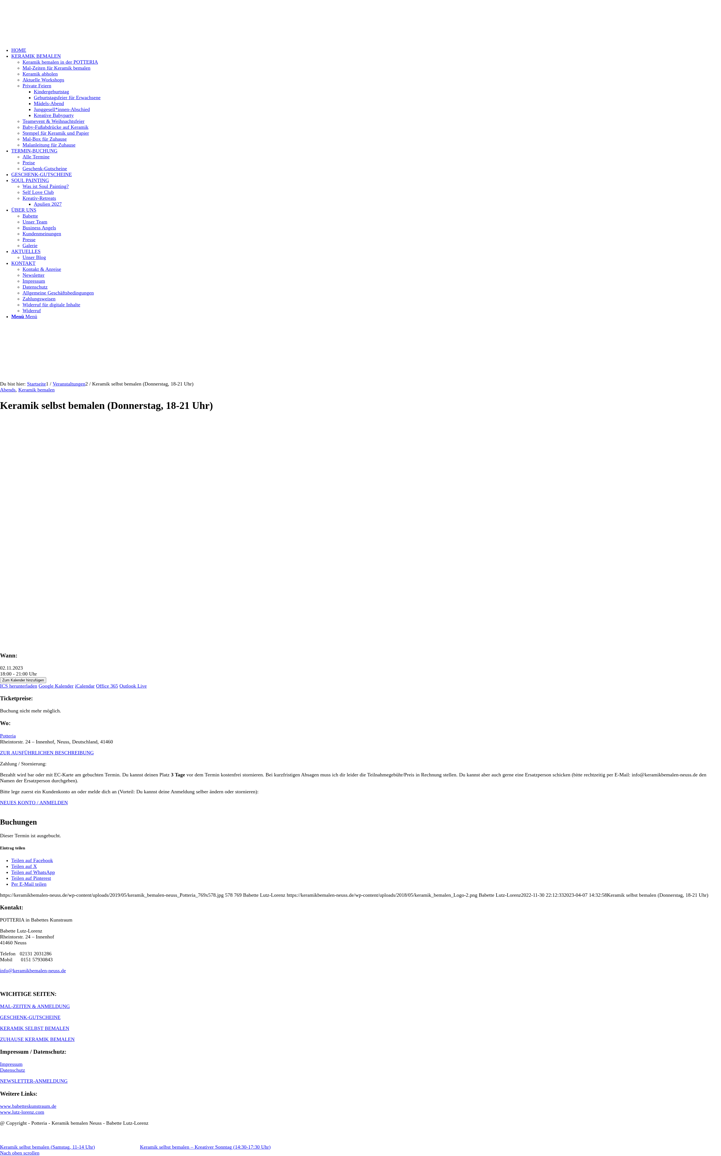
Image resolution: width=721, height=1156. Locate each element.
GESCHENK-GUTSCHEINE (30, 1017)
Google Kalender (56, 686)
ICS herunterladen (18, 686)
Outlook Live (133, 686)
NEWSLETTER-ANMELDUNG (34, 1081)
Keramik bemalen (36, 390)
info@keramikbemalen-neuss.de (33, 970)
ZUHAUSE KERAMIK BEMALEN (37, 1039)
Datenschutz (12, 1070)
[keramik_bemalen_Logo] (42, 26)
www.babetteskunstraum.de (28, 1106)
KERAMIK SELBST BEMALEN (34, 1028)
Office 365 (107, 686)
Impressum (11, 1064)
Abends (7, 390)
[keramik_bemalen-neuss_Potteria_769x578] (108, 536)
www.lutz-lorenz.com (22, 1112)
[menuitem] (366, 50)
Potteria (8, 736)
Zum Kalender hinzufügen (23, 680)
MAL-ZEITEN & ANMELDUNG (35, 1006)
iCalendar (85, 686)
